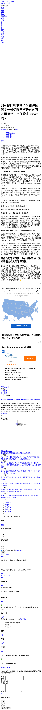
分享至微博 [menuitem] (9, 137)
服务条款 (8, 511)
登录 (16, 424)
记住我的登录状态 (9, 550)
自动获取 (23, 619)
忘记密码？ (19, 550)
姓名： (3, 677)
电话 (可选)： (5, 681)
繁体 (2, 141)
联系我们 (8, 505)
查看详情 (4, 413)
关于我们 (8, 503)
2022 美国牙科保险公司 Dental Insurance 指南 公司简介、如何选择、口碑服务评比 (20, 399)
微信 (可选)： (5, 683)
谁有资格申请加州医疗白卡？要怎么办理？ (15, 453)
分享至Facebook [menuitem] (10, 133)
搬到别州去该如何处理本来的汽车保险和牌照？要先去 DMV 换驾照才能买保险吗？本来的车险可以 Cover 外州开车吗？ (21, 465)
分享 (16, 129)
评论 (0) (3, 129)
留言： (3, 691)
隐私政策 (8, 509)
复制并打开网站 (6, 708)
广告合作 (8, 507)
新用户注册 (5, 554)
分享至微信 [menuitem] (9, 135)
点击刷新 (19, 570)
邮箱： (3, 679)
